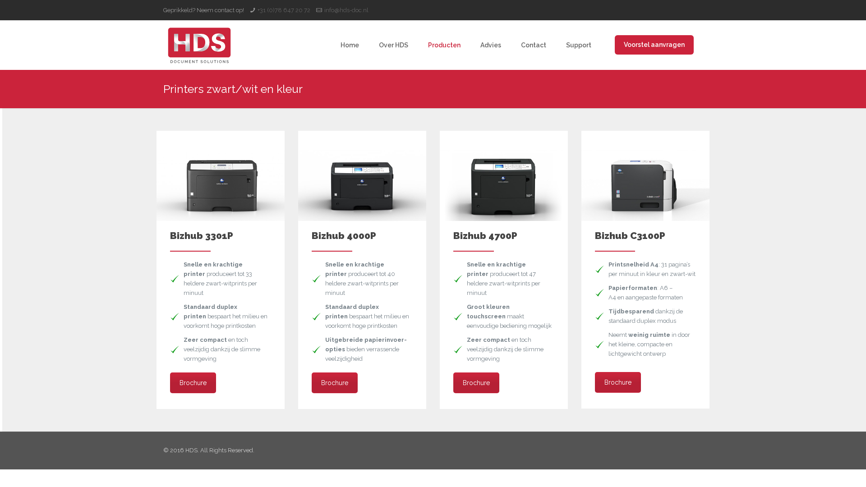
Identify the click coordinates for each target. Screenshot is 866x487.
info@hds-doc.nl (346, 10)
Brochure (193, 382)
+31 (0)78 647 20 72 (284, 10)
